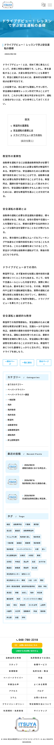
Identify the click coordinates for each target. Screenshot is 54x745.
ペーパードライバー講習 (18, 395)
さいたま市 (33, 605)
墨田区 (17, 531)
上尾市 (42, 605)
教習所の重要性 (21, 125)
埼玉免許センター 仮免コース (18, 574)
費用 (38, 555)
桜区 (8, 605)
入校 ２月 (32, 580)
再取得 (27, 543)
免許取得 (11, 410)
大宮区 (31, 555)
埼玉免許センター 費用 (16, 580)
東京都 (36, 524)
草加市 (26, 568)
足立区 (9, 531)
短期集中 (27, 611)
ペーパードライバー (16, 390)
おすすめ (42, 562)
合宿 (16, 617)
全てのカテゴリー (15, 384)
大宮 (36, 549)
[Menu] (50, 5)
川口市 (17, 611)
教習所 (10, 420)
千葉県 (27, 524)
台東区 (22, 555)
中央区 (17, 562)
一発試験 (11, 400)
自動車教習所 (13, 430)
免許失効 (11, 415)
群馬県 (17, 568)
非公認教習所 (13, 440)
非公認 (9, 617)
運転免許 (11, 435)
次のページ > (44, 362)
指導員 (42, 611)
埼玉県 (39, 593)
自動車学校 (12, 425)
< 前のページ (10, 362)
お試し (24, 593)
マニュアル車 (12, 537)
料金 (35, 611)
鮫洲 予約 (42, 586)
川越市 (9, 611)
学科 (23, 617)
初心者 (34, 568)
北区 (33, 562)
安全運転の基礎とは (23, 130)
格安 (8, 524)
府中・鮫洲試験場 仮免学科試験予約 (21, 586)
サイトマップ (40, 711)
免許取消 (10, 549)
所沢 (18, 599)
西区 (41, 580)
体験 (16, 593)
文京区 (9, 562)
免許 (9, 405)
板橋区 (19, 543)
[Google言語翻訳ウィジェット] (43, 5)
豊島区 (9, 568)
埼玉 (15, 605)
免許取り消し (25, 537)
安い (43, 549)
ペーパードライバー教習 (33, 599)
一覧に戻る (27, 362)
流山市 (26, 562)
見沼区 (9, 593)
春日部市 (10, 599)
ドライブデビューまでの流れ (27, 135)
